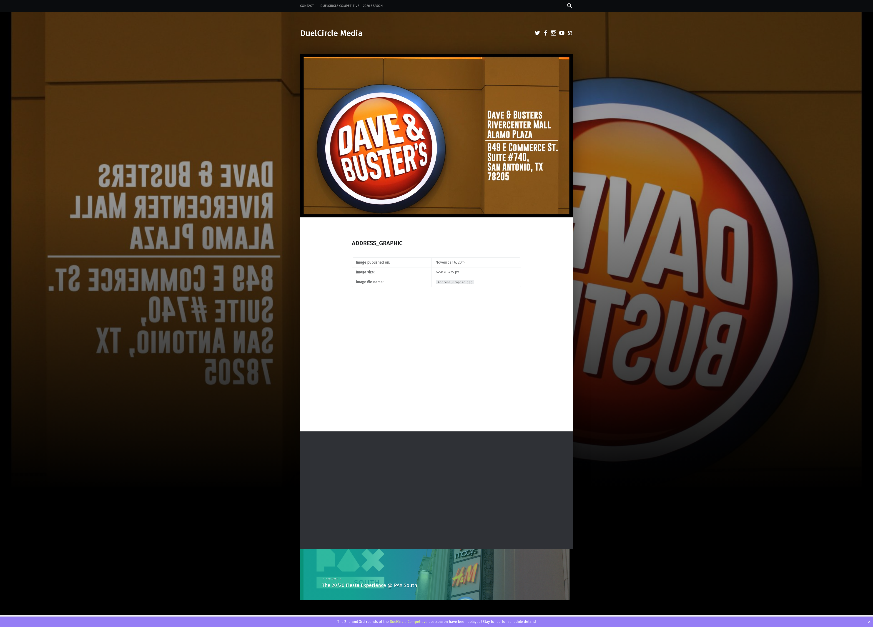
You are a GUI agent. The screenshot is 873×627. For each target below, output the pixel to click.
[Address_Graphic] (436, 56)
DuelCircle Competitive (408, 621)
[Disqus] (436, 372)
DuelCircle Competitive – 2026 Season (351, 6)
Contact (307, 6)
